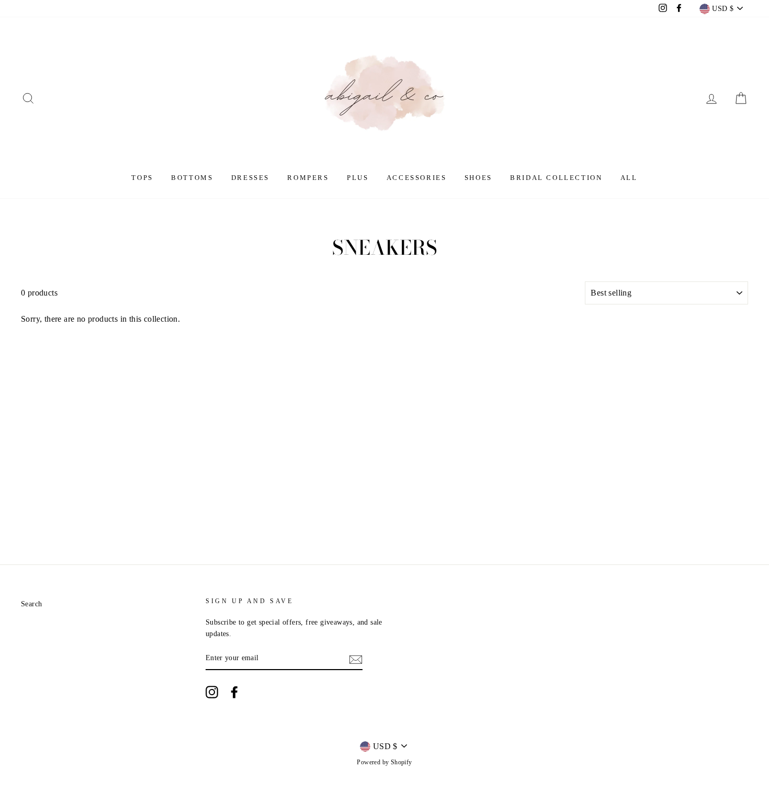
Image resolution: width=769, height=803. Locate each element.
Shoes (478, 178)
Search (31, 604)
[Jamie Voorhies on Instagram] (212, 692)
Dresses (250, 178)
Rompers (308, 178)
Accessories (417, 178)
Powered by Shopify (384, 762)
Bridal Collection (556, 178)
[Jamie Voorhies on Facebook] (234, 692)
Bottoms (192, 178)
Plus (357, 178)
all (629, 178)
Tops (142, 178)
